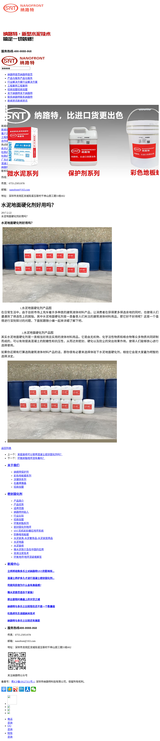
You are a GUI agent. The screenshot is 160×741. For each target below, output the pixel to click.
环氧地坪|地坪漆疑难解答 (28, 557)
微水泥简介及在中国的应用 (29, 549)
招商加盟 (19, 487)
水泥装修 (19, 545)
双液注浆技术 (21, 553)
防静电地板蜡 (21, 534)
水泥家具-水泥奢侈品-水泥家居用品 (33, 538)
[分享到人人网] (27, 689)
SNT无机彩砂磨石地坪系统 (29, 530)
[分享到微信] (33, 689)
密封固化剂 (15, 494)
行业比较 (19, 515)
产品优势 (19, 504)
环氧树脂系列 (21, 523)
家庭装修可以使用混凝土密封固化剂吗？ (40, 454)
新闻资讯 (6, 129)
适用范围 (19, 508)
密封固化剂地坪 (22, 527)
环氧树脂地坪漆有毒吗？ (31, 458)
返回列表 (6, 448)
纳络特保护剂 (21, 472)
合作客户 (6, 141)
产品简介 (19, 500)
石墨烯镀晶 (20, 483)
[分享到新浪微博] (15, 689)
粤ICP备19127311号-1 (23, 681)
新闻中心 (13, 564)
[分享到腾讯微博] (21, 689)
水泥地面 (19, 542)
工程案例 (6, 137)
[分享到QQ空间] (9, 689)
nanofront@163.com (19, 189)
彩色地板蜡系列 (22, 475)
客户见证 (6, 133)
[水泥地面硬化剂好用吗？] (62, 441)
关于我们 (13, 465)
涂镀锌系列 (20, 479)
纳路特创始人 (21, 512)
